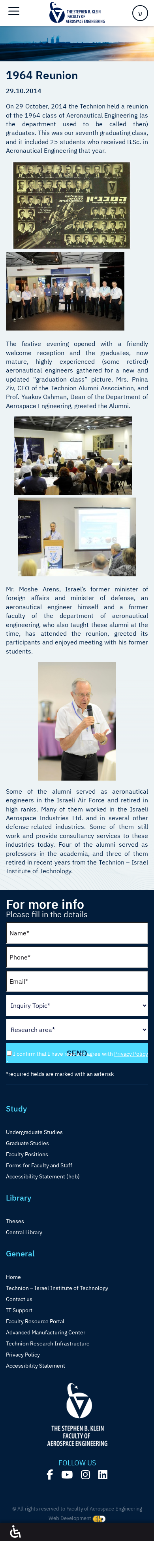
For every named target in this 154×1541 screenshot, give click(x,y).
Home (13, 1277)
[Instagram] (85, 1474)
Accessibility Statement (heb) (43, 1176)
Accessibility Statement (35, 1365)
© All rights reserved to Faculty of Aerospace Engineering (77, 1508)
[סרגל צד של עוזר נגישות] (15, 1532)
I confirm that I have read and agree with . (77, 1056)
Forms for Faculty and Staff (39, 1165)
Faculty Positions (27, 1154)
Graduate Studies (27, 1143)
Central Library (24, 1232)
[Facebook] (50, 1474)
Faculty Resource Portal (35, 1321)
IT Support (19, 1310)
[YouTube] (66, 1474)
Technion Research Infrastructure (48, 1343)
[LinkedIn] (103, 1474)
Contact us (19, 1299)
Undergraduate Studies (34, 1132)
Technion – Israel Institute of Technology (57, 1288)
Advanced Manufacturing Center (45, 1332)
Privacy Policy (131, 1053)
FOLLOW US (77, 1463)
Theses (15, 1221)
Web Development (70, 1518)
